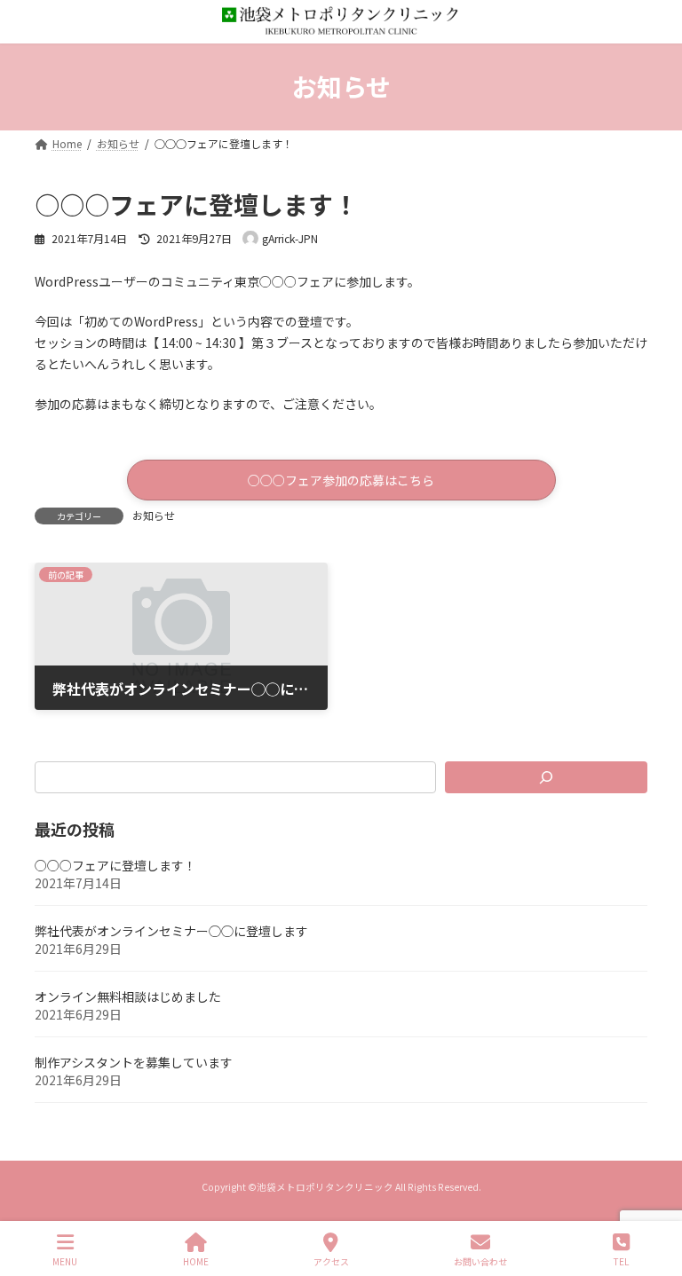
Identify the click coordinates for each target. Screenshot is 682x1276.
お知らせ (153, 515)
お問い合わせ (480, 1261)
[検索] (546, 777)
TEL (621, 1261)
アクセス (331, 1261)
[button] (341, 480)
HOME (196, 1261)
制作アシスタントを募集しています (134, 1062)
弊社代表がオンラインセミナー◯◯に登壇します (171, 931)
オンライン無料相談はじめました (128, 996)
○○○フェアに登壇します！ (115, 865)
